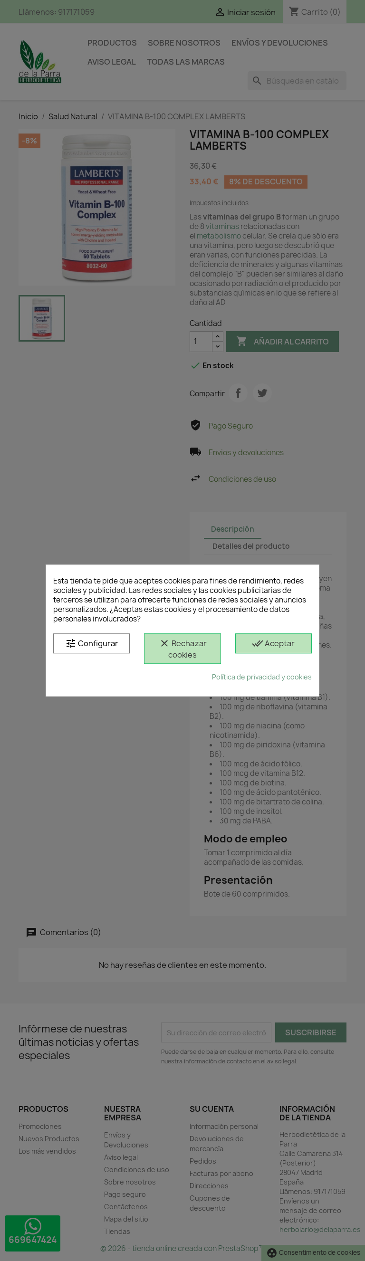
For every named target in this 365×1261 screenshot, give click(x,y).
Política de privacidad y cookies (262, 676)
